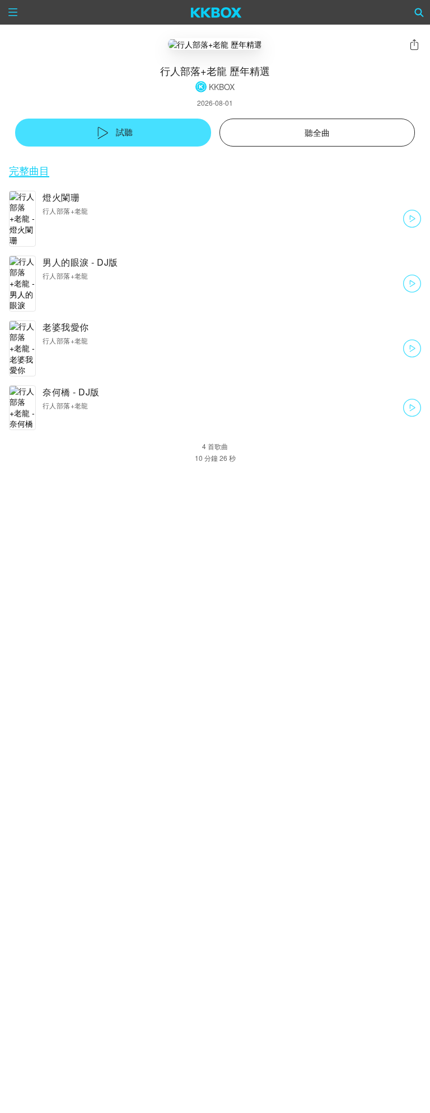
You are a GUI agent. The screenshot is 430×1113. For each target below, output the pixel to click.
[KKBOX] (216, 12)
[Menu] (13, 12)
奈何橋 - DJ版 (71, 391)
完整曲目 (29, 170)
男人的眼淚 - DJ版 (80, 262)
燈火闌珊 (61, 197)
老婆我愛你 (66, 326)
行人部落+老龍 (65, 210)
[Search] (419, 12)
